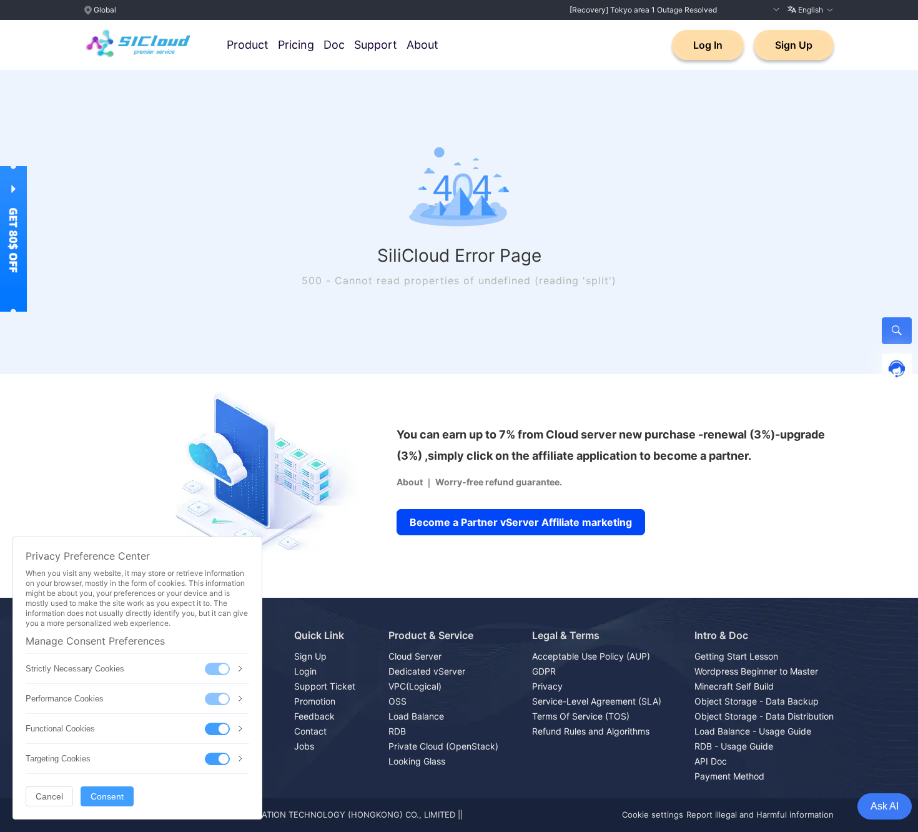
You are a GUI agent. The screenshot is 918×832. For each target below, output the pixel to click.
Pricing (296, 44)
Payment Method (729, 776)
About (422, 44)
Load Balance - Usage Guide (752, 731)
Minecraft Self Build (734, 686)
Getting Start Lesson (736, 656)
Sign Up (793, 45)
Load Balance (416, 716)
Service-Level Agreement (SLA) (596, 701)
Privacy (547, 686)
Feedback (314, 716)
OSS (397, 701)
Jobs (304, 746)
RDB (397, 731)
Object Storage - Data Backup (756, 701)
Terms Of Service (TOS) (580, 716)
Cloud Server (415, 656)
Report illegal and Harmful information (760, 815)
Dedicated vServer (426, 671)
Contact (310, 731)
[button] (774, 10)
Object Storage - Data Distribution (764, 716)
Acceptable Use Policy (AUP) (591, 656)
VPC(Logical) (415, 686)
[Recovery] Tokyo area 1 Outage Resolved (643, 9)
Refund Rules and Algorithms (590, 731)
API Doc (710, 761)
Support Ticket (324, 686)
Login (305, 671)
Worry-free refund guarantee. (498, 482)
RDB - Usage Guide (733, 746)
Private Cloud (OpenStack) (443, 746)
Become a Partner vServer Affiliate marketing (521, 522)
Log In (708, 45)
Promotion (314, 701)
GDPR (544, 671)
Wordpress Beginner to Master (756, 671)
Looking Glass (416, 761)
